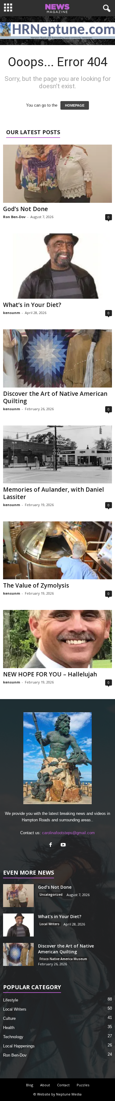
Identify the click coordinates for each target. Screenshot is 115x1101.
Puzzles (83, 1085)
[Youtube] (64, 845)
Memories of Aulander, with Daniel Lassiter (53, 493)
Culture (9, 1018)
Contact (63, 1085)
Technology (13, 1037)
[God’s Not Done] (57, 173)
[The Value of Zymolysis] (57, 550)
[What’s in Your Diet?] (57, 266)
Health (8, 1027)
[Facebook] (52, 845)
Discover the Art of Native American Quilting (55, 397)
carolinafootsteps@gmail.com (68, 832)
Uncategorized (51, 894)
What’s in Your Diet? (32, 305)
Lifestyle (10, 1000)
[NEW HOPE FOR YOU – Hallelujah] (57, 639)
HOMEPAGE (74, 105)
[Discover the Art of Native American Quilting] (57, 358)
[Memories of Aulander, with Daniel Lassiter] (57, 454)
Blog (29, 1085)
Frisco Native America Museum (63, 959)
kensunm (11, 312)
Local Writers (49, 924)
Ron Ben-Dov (14, 216)
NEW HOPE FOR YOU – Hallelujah (50, 674)
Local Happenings (19, 1046)
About (45, 1085)
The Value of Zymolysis (36, 585)
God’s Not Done (25, 209)
